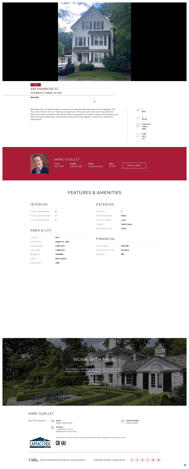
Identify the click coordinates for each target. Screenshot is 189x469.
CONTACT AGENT (134, 165)
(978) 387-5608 (76, 166)
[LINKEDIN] (143, 460)
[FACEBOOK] (132, 460)
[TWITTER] (148, 460)
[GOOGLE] (153, 460)
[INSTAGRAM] (137, 460)
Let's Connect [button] (94, 384)
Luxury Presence (77, 460)
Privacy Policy (118, 460)
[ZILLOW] (158, 460)
